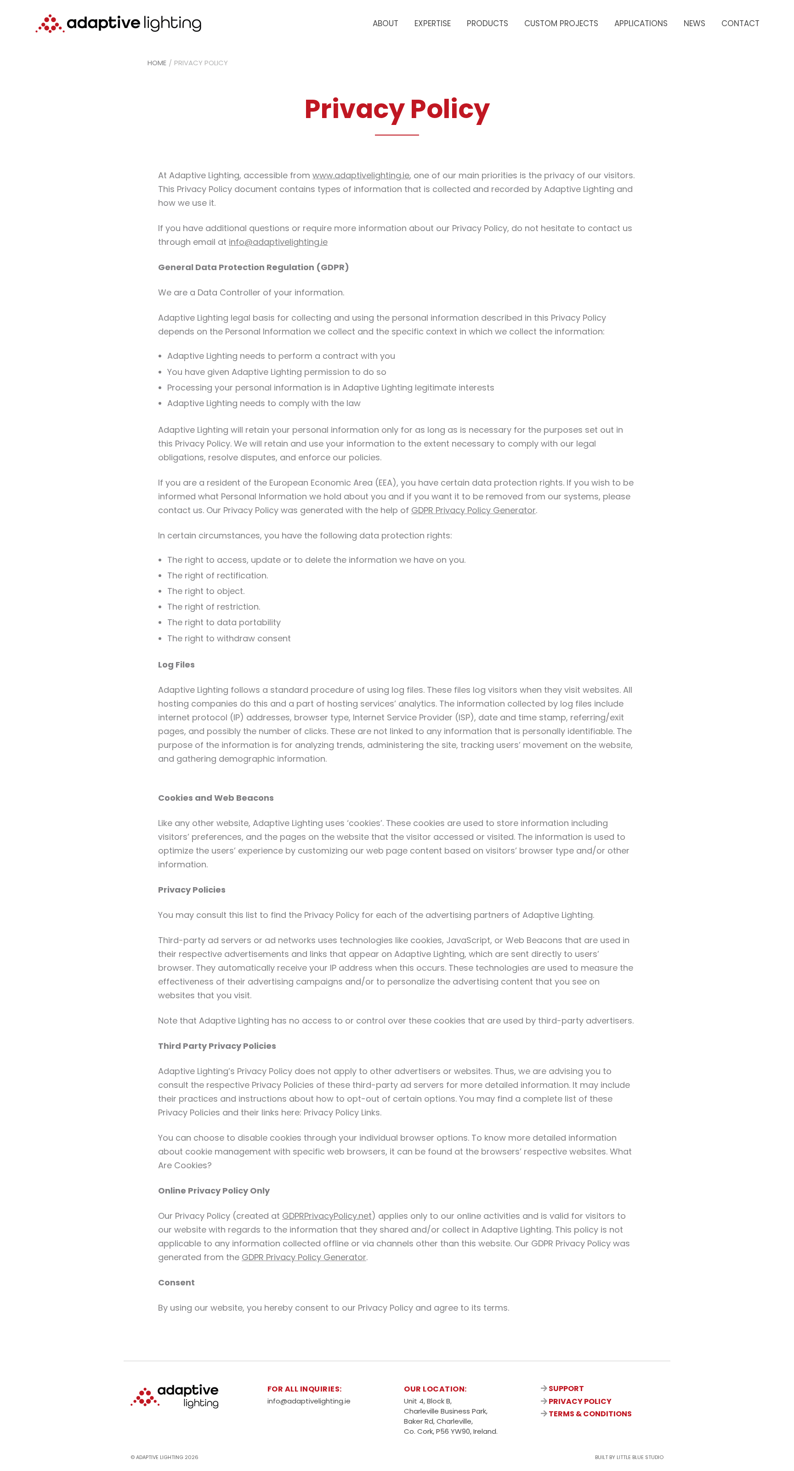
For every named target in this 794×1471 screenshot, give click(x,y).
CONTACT (740, 23)
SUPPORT (565, 1388)
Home (156, 63)
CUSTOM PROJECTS (561, 23)
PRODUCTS (487, 23)
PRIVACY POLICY (579, 1401)
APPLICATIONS (641, 23)
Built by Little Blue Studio (629, 1457)
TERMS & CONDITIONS (589, 1414)
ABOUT (385, 23)
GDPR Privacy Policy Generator (473, 510)
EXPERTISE (432, 23)
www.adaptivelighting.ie (360, 175)
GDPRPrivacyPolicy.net (327, 1216)
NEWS (694, 23)
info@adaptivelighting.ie (278, 242)
